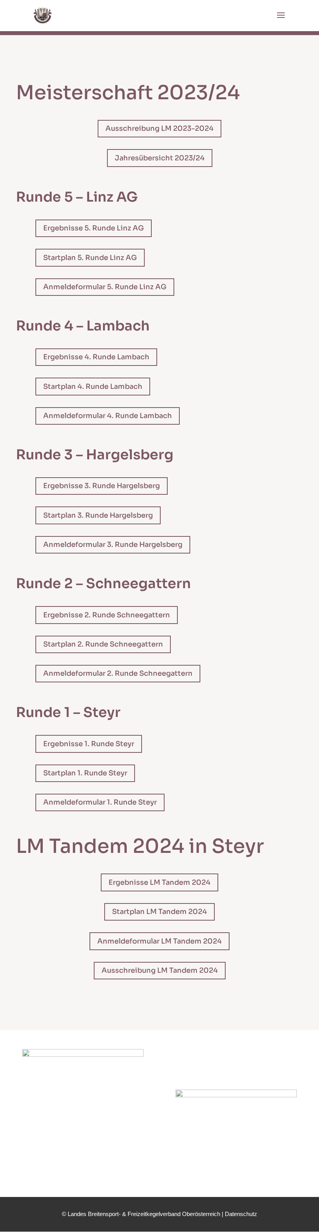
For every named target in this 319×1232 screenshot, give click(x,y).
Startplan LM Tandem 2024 (159, 911)
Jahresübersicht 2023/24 (160, 158)
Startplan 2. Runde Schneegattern (103, 644)
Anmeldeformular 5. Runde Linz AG (105, 287)
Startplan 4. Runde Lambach (92, 386)
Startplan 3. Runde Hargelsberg (98, 515)
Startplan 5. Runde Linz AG (90, 257)
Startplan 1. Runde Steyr (85, 773)
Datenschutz (241, 1214)
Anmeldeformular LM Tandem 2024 (159, 941)
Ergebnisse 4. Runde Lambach (96, 357)
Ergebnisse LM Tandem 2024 (159, 882)
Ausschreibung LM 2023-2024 (159, 128)
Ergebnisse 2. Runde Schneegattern (106, 615)
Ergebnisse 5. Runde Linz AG (93, 228)
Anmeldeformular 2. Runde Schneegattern (118, 673)
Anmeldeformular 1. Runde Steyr (100, 802)
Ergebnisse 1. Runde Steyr (88, 744)
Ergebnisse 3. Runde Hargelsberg (101, 486)
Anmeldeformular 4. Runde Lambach (107, 415)
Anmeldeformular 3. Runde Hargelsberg (112, 544)
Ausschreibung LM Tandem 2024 (160, 970)
